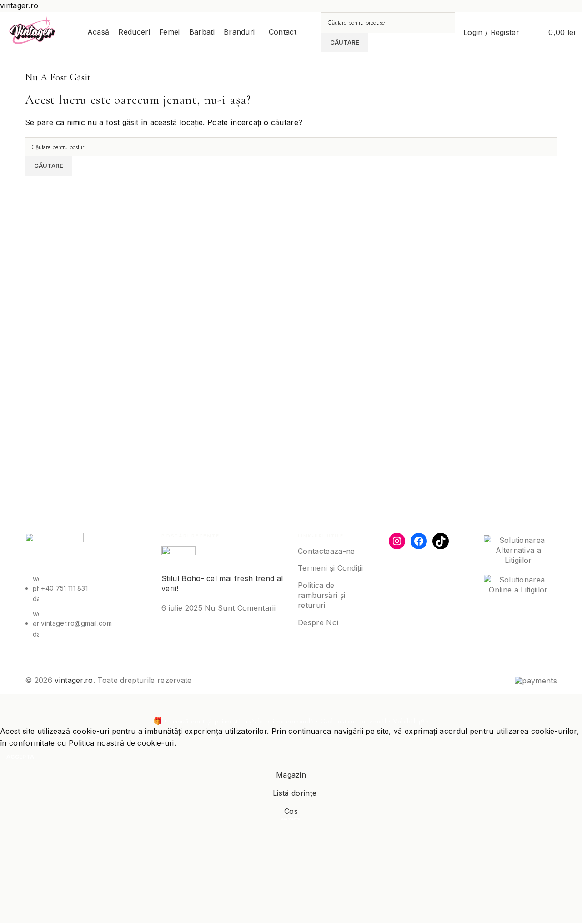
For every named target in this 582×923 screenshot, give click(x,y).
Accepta (20, 756)
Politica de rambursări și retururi (321, 595)
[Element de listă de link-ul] (86, 590)
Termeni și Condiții (330, 567)
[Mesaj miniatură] (178, 558)
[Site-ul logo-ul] (32, 31)
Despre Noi (318, 622)
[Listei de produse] (532, 32)
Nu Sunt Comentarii (240, 607)
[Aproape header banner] (11, 705)
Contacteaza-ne (326, 551)
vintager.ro (74, 680)
